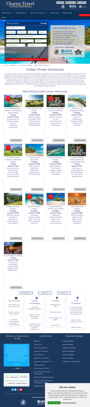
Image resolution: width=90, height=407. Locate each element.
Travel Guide (54, 13)
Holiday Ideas (67, 13)
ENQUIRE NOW (84, 15)
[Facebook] (12, 389)
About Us (45, 293)
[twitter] (15, 389)
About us (37, 341)
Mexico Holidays (67, 358)
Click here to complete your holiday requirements (26, 59)
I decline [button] (57, 403)
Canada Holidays (68, 355)
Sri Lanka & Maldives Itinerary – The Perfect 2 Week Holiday (13, 111)
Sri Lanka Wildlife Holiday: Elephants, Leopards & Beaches (77, 160)
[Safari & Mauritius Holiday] (77, 199)
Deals (3, 17)
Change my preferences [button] (69, 403)
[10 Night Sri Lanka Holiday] (13, 199)
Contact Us (64, 293)
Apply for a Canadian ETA (43, 361)
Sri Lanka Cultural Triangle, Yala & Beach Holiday (13, 160)
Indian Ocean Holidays (25, 65)
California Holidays (68, 351)
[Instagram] (18, 389)
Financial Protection (41, 351)
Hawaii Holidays (67, 344)
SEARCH (61, 2)
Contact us (37, 344)
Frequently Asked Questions (44, 377)
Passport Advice (39, 365)
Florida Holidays (67, 341)
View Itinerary (16, 140)
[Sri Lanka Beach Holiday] (13, 248)
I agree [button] (51, 403)
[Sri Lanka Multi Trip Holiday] (34, 101)
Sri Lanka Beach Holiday (13, 256)
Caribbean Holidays (69, 348)
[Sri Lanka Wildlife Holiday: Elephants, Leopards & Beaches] (77, 150)
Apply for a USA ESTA (41, 358)
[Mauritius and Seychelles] (34, 150)
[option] (16, 358)
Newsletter (26, 293)
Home (6, 65)
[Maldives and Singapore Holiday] (77, 101)
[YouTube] (20, 389)
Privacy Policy (39, 355)
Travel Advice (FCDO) (41, 368)
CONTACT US (71, 2)
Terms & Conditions (40, 348)
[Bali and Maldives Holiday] (56, 150)
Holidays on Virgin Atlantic (71, 361)
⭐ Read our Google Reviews (16, 383)
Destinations (13, 65)
